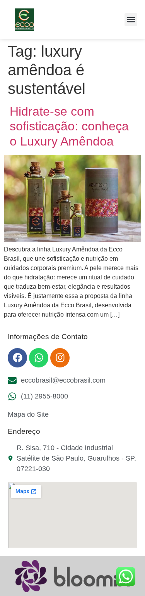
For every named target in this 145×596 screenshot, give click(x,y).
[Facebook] (17, 357)
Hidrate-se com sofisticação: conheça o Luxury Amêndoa (69, 126)
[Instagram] (60, 357)
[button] (131, 19)
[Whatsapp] (38, 357)
